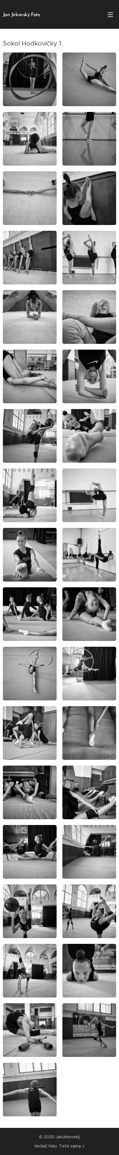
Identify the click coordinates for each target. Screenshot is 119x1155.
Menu (110, 14)
